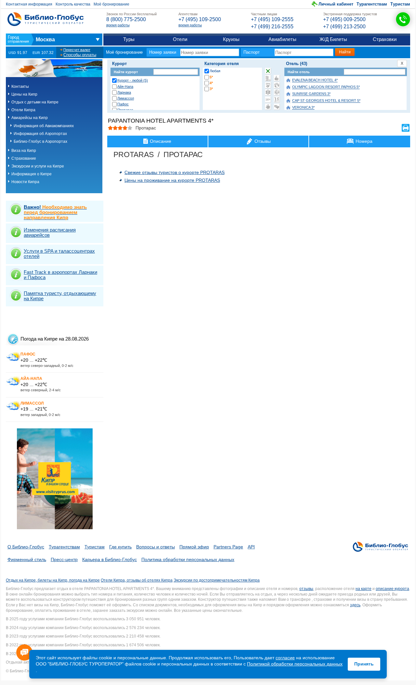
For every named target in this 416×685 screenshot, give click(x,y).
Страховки (384, 39)
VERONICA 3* (303, 108)
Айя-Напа (125, 86)
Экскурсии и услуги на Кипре (37, 166)
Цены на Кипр (24, 94)
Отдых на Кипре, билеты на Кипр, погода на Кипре (53, 580)
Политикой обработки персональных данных (295, 663)
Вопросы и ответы (155, 546)
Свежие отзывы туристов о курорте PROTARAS (174, 172)
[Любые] (268, 71)
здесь (355, 605)
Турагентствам (372, 4)
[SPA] (268, 85)
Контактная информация (29, 4)
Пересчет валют (76, 50)
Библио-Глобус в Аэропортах (40, 141)
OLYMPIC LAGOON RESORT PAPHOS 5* (326, 87)
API (251, 546)
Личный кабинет (335, 4)
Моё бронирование (111, 4)
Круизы (231, 39)
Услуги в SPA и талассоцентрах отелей (59, 253)
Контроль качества (73, 4)
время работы (118, 25)
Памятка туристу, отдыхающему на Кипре (60, 295)
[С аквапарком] (268, 78)
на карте (363, 588)
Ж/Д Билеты (333, 39)
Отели (180, 39)
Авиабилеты (282, 39)
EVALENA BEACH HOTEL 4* (315, 80)
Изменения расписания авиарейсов (50, 232)
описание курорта (392, 588)
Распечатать (406, 128)
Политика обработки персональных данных (187, 559)
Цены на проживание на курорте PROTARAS (172, 180)
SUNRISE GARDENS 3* (311, 94)
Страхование (23, 158)
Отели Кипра (23, 110)
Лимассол (125, 98)
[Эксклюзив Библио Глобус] (277, 92)
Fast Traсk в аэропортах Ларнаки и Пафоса (60, 274)
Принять (364, 663)
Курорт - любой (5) (132, 80)
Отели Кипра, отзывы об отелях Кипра (137, 580)
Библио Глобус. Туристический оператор (45, 19)
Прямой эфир (194, 546)
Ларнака (124, 92)
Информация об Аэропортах (40, 133)
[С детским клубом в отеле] (277, 85)
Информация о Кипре (31, 174)
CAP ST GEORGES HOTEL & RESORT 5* (326, 101)
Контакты (20, 86)
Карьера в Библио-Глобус (109, 559)
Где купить (120, 546)
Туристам (400, 4)
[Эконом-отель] (268, 106)
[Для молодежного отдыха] (277, 99)
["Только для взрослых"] (268, 99)
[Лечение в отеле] (268, 92)
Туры (129, 39)
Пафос (123, 104)
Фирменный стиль (26, 559)
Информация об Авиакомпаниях (44, 126)
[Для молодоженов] (277, 106)
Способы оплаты (79, 54)
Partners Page (228, 546)
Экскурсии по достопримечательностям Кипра (217, 580)
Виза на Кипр (23, 150)
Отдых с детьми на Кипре (34, 102)
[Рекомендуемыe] (277, 78)
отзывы (306, 588)
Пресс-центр (64, 559)
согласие (285, 657)
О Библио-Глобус (25, 546)
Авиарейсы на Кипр (29, 117)
